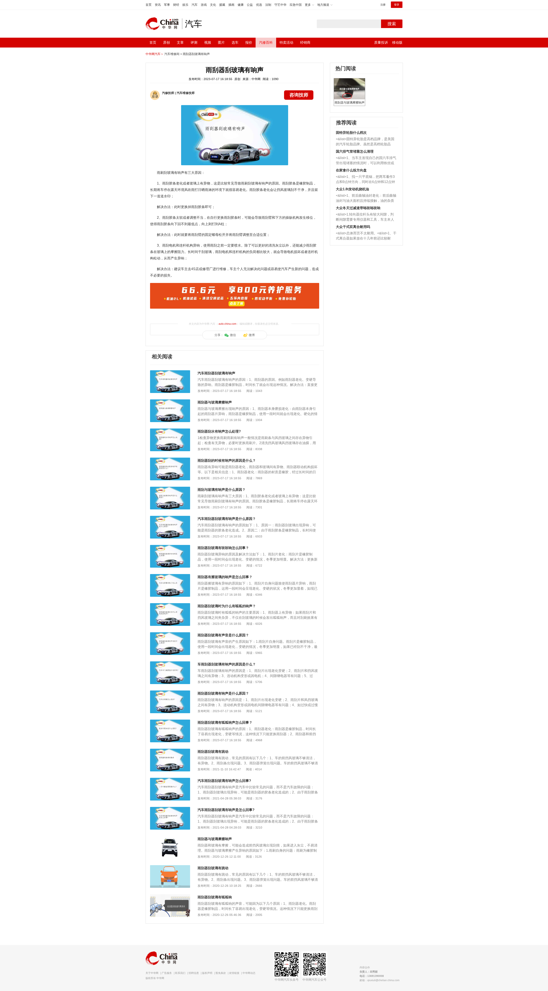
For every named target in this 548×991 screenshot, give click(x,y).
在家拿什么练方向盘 (351, 170)
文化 (213, 4)
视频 (207, 42)
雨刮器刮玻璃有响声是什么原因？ (223, 693)
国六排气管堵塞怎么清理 (355, 151)
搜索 (391, 23)
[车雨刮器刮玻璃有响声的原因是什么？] (170, 663)
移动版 (397, 42)
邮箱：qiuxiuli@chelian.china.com (379, 980)
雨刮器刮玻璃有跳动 (213, 751)
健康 (241, 4)
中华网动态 (249, 973)
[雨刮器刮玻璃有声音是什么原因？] (170, 634)
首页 (149, 4)
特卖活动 (286, 42)
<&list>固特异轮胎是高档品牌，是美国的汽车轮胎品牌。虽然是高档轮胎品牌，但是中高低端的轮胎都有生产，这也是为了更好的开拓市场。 (365, 142)
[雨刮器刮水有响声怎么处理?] (170, 430)
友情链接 (234, 973)
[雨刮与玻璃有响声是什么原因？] (170, 489)
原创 (166, 42)
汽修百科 (266, 42)
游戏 (204, 4)
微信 (233, 335)
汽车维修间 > (173, 54)
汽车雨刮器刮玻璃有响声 (216, 373)
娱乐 (185, 4)
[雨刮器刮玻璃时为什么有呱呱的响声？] (170, 605)
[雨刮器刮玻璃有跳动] (170, 751)
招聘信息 (194, 973)
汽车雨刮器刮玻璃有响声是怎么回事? (226, 810)
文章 (180, 42)
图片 (221, 42)
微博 (252, 335)
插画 (231, 4)
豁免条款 (221, 973)
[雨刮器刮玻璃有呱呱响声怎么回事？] (170, 721)
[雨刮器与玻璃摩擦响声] (170, 401)
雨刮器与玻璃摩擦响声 (215, 402)
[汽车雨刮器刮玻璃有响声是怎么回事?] (170, 809)
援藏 (222, 4)
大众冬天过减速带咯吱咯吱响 (358, 208)
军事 (167, 4)
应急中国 (296, 4)
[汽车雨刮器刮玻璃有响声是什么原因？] (170, 518)
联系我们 (180, 973)
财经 (176, 4)
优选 (259, 4)
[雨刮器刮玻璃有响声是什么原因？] (170, 692)
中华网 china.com (164, 23)
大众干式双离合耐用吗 (353, 227)
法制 (268, 4)
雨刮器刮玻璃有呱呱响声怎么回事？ (225, 722)
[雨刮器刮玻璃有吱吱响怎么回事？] (170, 547)
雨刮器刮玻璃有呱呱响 (215, 897)
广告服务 (167, 973)
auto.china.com (227, 323)
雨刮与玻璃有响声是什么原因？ (222, 489)
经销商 (305, 42)
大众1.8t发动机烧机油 (352, 189)
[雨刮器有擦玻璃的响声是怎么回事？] (170, 576)
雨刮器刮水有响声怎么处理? (219, 431)
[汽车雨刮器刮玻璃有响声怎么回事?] (170, 780)
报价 (248, 42)
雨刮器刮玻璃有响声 (196, 54)
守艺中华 (280, 4)
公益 (250, 4)
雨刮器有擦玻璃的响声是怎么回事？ (225, 577)
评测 (194, 42)
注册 (383, 4)
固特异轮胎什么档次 (351, 132)
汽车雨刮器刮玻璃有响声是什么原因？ (227, 519)
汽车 (195, 4)
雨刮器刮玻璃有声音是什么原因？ (223, 635)
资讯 (158, 4)
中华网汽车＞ (155, 54)
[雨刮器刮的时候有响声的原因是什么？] (170, 459)
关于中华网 (152, 973)
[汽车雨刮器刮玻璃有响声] (170, 372)
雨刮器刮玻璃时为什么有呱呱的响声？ (227, 606)
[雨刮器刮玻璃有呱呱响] (170, 896)
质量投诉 (381, 42)
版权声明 (207, 973)
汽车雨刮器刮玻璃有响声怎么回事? (224, 781)
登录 (396, 4)
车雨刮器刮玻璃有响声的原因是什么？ (227, 664)
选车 (235, 42)
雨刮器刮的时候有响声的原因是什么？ (227, 460)
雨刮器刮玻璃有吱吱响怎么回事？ (223, 548)
